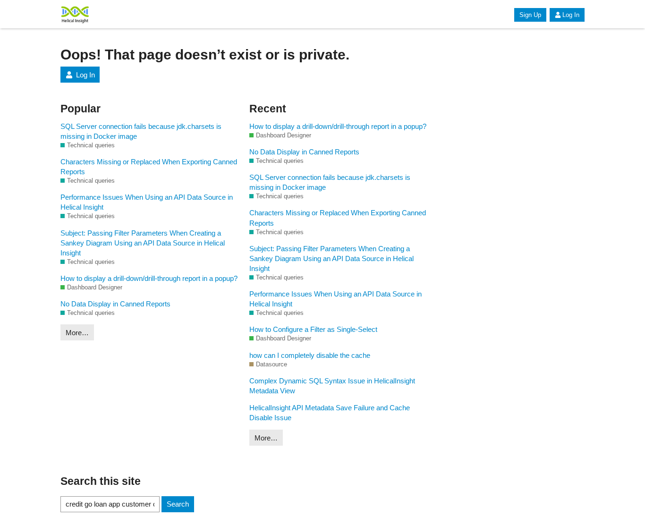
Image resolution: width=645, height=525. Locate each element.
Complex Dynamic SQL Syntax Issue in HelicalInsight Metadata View (332, 386)
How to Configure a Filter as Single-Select (313, 329)
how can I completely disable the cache (309, 355)
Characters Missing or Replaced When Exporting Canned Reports (148, 167)
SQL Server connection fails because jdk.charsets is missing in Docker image (140, 131)
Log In (570, 14)
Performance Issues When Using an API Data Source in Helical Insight (146, 202)
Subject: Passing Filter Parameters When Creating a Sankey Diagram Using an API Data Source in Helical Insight (142, 243)
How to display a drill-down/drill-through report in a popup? (149, 278)
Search (178, 504)
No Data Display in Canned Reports (115, 304)
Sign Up (530, 14)
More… (77, 333)
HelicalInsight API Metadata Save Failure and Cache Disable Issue (329, 413)
